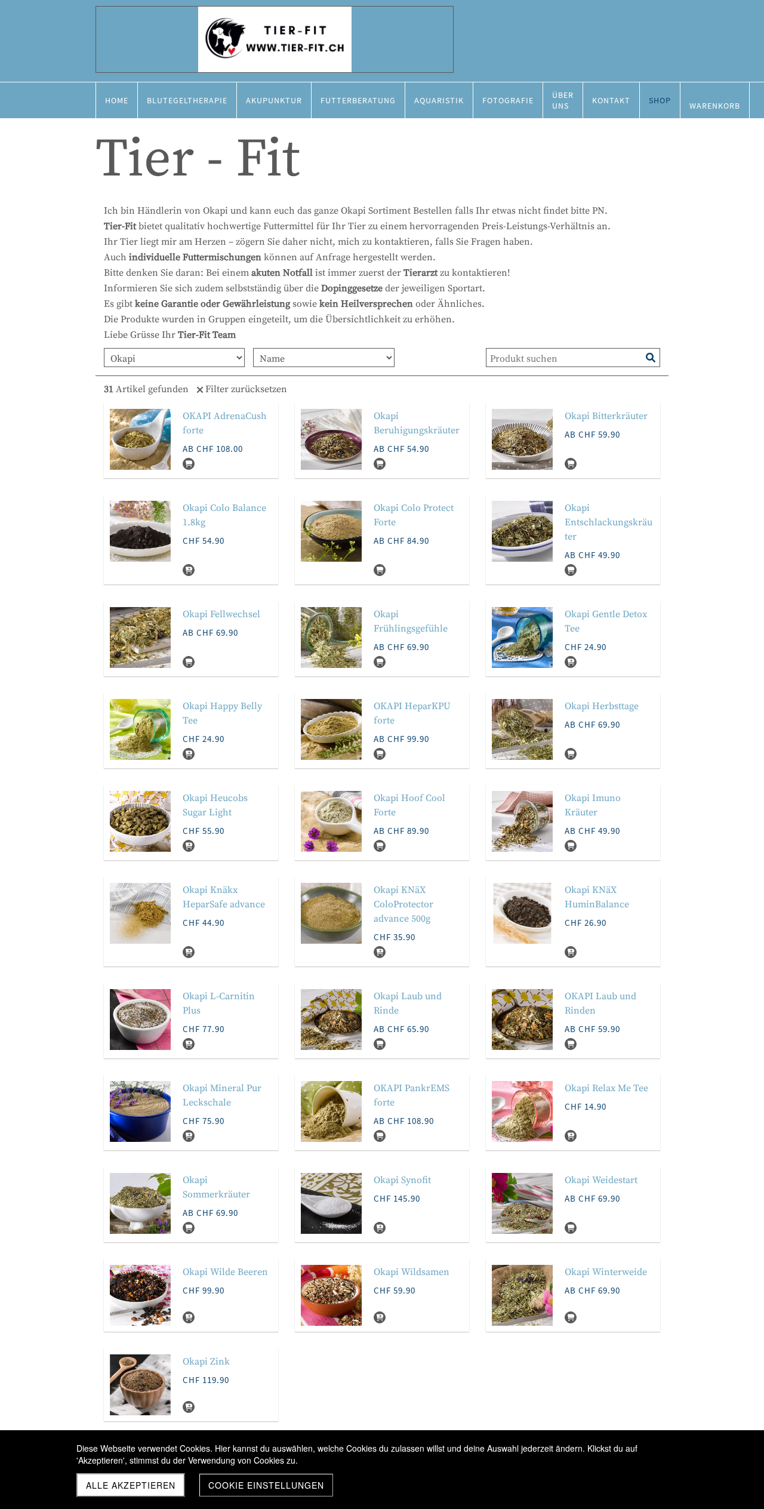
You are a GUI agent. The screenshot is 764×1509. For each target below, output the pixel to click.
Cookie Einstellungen (266, 1485)
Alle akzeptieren (130, 1485)
